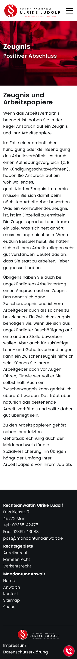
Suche (9, 607)
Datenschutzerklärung (25, 652)
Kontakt (10, 594)
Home (9, 581)
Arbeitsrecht (15, 553)
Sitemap (11, 600)
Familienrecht (16, 559)
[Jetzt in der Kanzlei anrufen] (69, 651)
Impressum (14, 645)
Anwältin (11, 587)
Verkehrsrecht (17, 566)
